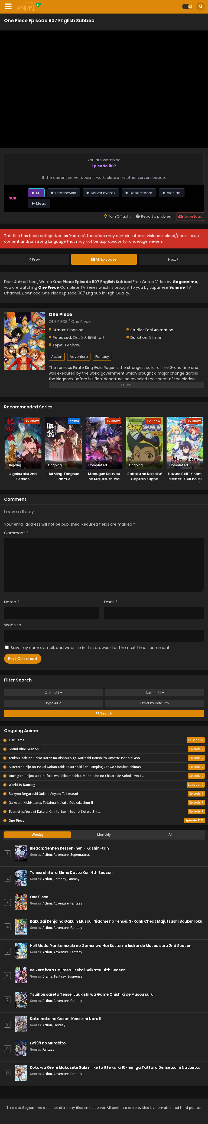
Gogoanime (185, 281)
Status (153, 692)
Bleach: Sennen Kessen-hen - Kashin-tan (69, 848)
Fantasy (102, 356)
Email (110, 602)
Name (11, 602)
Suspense (75, 976)
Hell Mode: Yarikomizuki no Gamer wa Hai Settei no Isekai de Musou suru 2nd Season (110, 945)
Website (12, 625)
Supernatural (80, 855)
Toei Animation (159, 330)
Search (105, 713)
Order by (153, 703)
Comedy (60, 879)
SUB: (13, 198)
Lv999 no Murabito (48, 1043)
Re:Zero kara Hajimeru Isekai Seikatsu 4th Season (78, 970)
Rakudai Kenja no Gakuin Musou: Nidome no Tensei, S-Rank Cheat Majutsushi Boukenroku (116, 921)
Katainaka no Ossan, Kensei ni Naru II (65, 1018)
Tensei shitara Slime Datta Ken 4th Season (71, 872)
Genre (52, 692)
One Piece (39, 897)
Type (52, 703)
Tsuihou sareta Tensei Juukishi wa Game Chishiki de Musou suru (92, 994)
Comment (16, 533)
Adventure (79, 356)
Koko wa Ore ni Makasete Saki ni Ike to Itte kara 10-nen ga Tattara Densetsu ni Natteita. (115, 1067)
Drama (48, 976)
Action (56, 356)
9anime (177, 287)
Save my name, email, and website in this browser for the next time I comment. (91, 647)
